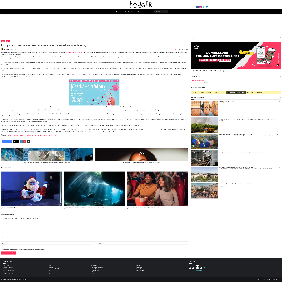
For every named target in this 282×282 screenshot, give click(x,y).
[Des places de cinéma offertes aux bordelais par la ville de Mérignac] (157, 189)
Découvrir (138, 267)
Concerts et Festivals (96, 267)
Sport (137, 271)
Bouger (49, 267)
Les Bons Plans (6, 268)
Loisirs (11, 38)
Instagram (200, 7)
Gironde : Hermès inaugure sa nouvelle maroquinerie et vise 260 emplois (233, 150)
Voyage (93, 273)
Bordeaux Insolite (7, 267)
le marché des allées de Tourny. (75, 52)
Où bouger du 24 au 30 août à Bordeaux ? (227, 101)
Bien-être (138, 265)
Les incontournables (52, 268)
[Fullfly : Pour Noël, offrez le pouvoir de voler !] (31, 189)
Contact (145, 11)
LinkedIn (207, 7)
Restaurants (139, 270)
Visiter (49, 273)
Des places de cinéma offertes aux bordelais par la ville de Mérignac (143, 207)
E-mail (3, 243)
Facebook (197, 7)
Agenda (49, 265)
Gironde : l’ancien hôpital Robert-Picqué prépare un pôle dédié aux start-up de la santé (236, 167)
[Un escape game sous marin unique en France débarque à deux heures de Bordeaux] (94, 189)
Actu (123, 11)
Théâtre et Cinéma (7, 273)
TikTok (203, 7)
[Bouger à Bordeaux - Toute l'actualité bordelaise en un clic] (141, 4)
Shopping (5, 271)
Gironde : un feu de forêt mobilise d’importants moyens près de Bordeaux (233, 118)
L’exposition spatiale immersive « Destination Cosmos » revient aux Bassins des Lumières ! (32, 135)
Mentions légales (267, 279)
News (49, 270)
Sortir (138, 11)
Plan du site (274, 279)
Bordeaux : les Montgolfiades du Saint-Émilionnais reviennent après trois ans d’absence (236, 134)
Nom (2, 237)
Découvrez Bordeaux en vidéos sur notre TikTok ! (208, 70)
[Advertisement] (141, 26)
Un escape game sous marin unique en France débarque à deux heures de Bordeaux (84, 207)
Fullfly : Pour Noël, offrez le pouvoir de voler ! (12, 207)
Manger (130, 11)
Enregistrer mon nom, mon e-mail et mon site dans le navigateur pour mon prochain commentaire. (24, 249)
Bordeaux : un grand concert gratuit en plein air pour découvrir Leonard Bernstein (235, 183)
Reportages (94, 270)
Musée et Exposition (7, 270)
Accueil (117, 11)
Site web (100, 243)
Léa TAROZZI (6, 49)
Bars (93, 265)
